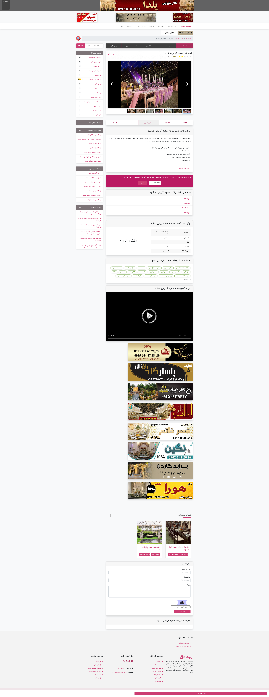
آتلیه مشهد (90, 88)
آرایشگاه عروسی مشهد (95, 671)
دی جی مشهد (90, 110)
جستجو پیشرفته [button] (141, 26)
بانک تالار (188, 38)
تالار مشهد (98, 661)
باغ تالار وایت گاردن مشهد (93, 148)
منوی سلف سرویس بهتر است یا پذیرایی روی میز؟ (89, 219)
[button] (111, 515)
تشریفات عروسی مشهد (90, 71)
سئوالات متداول (156, 671)
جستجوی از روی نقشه (183, 646)
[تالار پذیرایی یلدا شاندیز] (147, 5)
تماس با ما (158, 665)
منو (130, 123)
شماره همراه (187, 577)
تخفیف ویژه (149, 46)
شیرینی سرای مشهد (90, 106)
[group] (149, 84)
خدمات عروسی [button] (173, 26)
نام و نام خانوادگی (185, 570)
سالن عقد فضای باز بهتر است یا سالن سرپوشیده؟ (90, 239)
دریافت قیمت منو (166, 46)
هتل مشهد (90, 75)
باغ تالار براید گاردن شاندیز (93, 135)
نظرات (113, 123)
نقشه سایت (157, 681)
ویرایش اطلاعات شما (185, 168)
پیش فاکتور (114, 46)
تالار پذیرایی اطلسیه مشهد (93, 177)
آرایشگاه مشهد (90, 93)
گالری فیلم (158, 678)
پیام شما (188, 585)
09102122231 (121, 668)
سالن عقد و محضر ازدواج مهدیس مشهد (89, 139)
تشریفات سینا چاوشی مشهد (151, 548)
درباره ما (159, 661)
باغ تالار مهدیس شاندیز (94, 143)
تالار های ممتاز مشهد (89, 79)
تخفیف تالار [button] (161, 26)
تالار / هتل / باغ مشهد (90, 57)
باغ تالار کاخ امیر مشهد (94, 199)
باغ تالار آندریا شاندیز (95, 173)
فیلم (184, 123)
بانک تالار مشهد (185, 26)
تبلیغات (122, 26)
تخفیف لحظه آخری (131, 46)
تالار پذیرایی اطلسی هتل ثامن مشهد (90, 157)
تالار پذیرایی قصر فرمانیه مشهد (92, 186)
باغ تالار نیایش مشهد (95, 191)
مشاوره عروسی (201, 693)
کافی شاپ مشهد (90, 115)
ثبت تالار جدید (157, 674)
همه (80, 130)
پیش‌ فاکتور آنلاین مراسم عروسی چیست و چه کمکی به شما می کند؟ (90, 246)
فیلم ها (152, 26)
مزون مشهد (90, 84)
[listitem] (187, 111)
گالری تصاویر (147, 123)
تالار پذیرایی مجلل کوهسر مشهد (91, 195)
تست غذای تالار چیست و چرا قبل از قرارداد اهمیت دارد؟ (90, 213)
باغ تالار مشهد (90, 66)
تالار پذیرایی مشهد (90, 62)
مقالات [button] (130, 26)
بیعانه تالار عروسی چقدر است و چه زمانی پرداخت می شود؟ (91, 232)
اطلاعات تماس (184, 46)
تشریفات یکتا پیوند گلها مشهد (179, 548)
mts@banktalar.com (120, 672)
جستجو (80, 45)
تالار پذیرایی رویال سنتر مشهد (92, 182)
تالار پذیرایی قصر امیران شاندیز (92, 152)
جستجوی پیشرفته (184, 643)
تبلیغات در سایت (156, 668)
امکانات (167, 123)
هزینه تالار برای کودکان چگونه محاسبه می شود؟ (90, 226)
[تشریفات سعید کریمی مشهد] (149, 84)
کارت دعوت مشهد (90, 97)
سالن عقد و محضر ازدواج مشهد (90, 101)
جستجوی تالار (179, 38)
